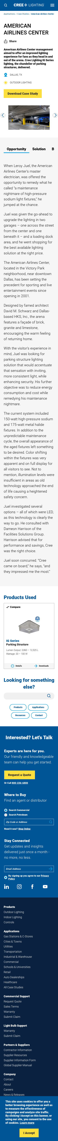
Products (18, 707)
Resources (20, 715)
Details (19, 666)
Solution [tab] (39, 149)
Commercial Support (17, 996)
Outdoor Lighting (14, 912)
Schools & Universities (17, 967)
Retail (7, 972)
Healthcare (10, 982)
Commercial (11, 961)
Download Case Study (23, 93)
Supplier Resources (15, 1055)
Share (13, 41)
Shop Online (24, 829)
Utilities (8, 946)
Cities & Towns (13, 941)
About (7, 1084)
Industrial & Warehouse (18, 956)
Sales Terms (11, 1006)
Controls (9, 922)
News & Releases (14, 1094)
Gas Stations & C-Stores (18, 936)
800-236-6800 (20, 783)
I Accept (29, 1133)
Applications (9, 14)
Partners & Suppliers (17, 1044)
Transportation (13, 951)
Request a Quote (19, 775)
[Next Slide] (55, 115)
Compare (15, 607)
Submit (51, 869)
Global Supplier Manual (18, 1065)
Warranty (9, 1011)
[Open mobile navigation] (52, 5)
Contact (39, 715)
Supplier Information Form (20, 1060)
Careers (8, 1089)
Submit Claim (12, 1016)
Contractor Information (18, 1050)
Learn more (27, 1122)
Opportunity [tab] (16, 149)
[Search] (6, 5)
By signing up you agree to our (28, 877)
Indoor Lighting (13, 917)
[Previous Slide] (3, 115)
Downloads (44, 666)
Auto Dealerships (14, 977)
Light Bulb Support (15, 1025)
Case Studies (23, 14)
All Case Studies (13, 987)
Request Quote (12, 1001)
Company (10, 1074)
